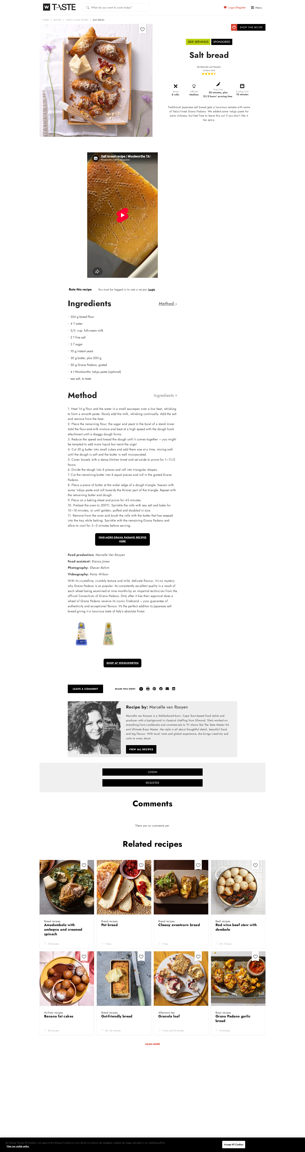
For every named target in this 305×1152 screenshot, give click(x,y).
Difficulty (194, 91)
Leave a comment (85, 689)
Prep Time (218, 89)
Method (167, 303)
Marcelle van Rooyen (210, 67)
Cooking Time (242, 91)
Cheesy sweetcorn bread (179, 924)
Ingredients (164, 395)
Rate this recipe (80, 289)
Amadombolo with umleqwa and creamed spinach (63, 929)
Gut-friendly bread (117, 1016)
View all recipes (141, 749)
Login (151, 289)
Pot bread (110, 924)
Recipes (57, 20)
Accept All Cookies (233, 1144)
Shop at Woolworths (122, 663)
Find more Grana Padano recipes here (122, 539)
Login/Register (237, 7)
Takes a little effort (77, 20)
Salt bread (98, 20)
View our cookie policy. (18, 1146)
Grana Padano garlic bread (233, 1018)
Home (46, 20)
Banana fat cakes (59, 1016)
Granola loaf (169, 1016)
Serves (176, 91)
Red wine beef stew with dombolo (236, 927)
